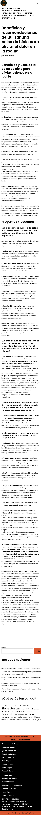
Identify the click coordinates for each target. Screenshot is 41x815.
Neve (9, 813)
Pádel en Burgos (7, 795)
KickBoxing (21, 714)
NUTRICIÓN (6, 806)
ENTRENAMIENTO (20, 16)
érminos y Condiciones (21, 740)
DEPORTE (28, 13)
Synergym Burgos (8, 747)
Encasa (18, 712)
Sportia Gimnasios (8, 751)
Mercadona (30, 714)
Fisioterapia (7, 714)
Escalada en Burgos (9, 778)
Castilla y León (7, 809)
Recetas (12, 720)
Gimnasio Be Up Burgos (10, 744)
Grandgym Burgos (8, 754)
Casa (23, 709)
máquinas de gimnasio (11, 717)
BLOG (30, 806)
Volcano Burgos (7, 757)
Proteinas (4, 720)
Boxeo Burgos (6, 792)
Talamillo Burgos (7, 771)
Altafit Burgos (6, 768)
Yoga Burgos (6, 775)
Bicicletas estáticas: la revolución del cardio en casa (20, 668)
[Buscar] (38, 3)
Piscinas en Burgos (9, 789)
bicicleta (31, 706)
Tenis (30, 720)
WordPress (30, 813)
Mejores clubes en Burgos (11, 785)
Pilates (30, 717)
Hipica (16, 714)
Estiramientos (28, 712)
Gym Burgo (5, 761)
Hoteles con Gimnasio (10, 804)
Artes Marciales (13, 706)
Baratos (24, 705)
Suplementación (22, 720)
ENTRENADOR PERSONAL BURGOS (14, 11)
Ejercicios (7, 711)
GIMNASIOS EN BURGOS (10, 799)
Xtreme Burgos (7, 764)
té (33, 720)
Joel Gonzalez (9, 56)
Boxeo (18, 709)
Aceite (4, 706)
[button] (20, 8)
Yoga (37, 719)
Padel (25, 717)
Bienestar (8, 708)
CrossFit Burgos (7, 782)
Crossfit (29, 709)
